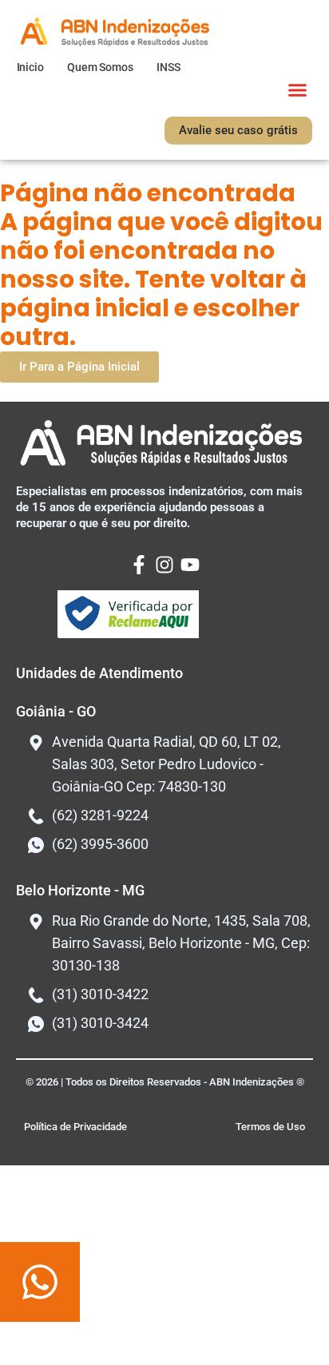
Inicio (30, 67)
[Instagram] (164, 564)
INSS (168, 67)
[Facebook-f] (139, 564)
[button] (298, 90)
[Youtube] (190, 564)
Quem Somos (100, 67)
